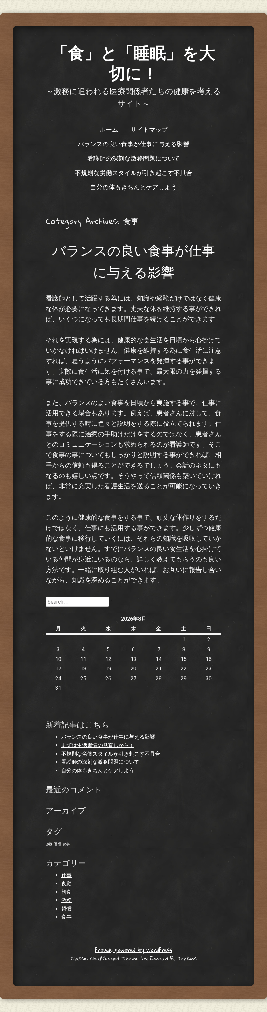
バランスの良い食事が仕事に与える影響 (133, 143)
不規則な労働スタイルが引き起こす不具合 (133, 172)
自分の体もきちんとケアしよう (133, 186)
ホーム (109, 129)
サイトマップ (149, 129)
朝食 (66, 892)
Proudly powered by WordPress (133, 950)
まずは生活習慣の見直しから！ (97, 745)
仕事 (66, 875)
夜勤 (66, 884)
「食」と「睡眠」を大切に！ (133, 62)
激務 (49, 844)
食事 (66, 844)
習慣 (57, 844)
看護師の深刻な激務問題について (133, 158)
